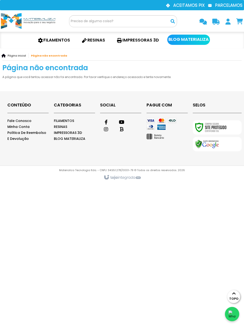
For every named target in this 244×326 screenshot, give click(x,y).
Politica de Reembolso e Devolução (26, 135)
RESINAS (60, 126)
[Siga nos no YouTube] (121, 121)
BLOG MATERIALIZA (69, 138)
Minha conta (18, 126)
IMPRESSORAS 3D (68, 132)
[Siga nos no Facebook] (106, 121)
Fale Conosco (19, 120)
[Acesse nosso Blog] (121, 128)
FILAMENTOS (64, 120)
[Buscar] (173, 21)
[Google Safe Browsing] (217, 144)
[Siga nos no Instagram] (106, 128)
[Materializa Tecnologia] (28, 21)
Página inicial (17, 56)
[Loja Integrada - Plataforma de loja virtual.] (122, 177)
